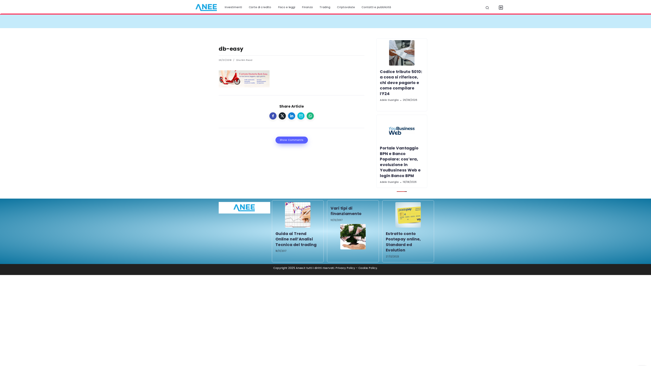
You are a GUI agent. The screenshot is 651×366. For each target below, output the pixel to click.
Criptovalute (346, 7)
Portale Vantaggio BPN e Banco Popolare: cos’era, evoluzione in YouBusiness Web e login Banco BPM (420, 21)
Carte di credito (260, 7)
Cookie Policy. (368, 268)
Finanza (307, 7)
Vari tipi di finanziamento (346, 211)
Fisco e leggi (286, 7)
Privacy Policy (345, 268)
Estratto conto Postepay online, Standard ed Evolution (403, 242)
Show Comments (291, 140)
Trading (325, 7)
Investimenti (233, 7)
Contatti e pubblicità (376, 7)
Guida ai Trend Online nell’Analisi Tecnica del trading (296, 239)
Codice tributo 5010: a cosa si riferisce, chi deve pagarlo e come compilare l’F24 (283, 21)
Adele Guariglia (389, 100)
